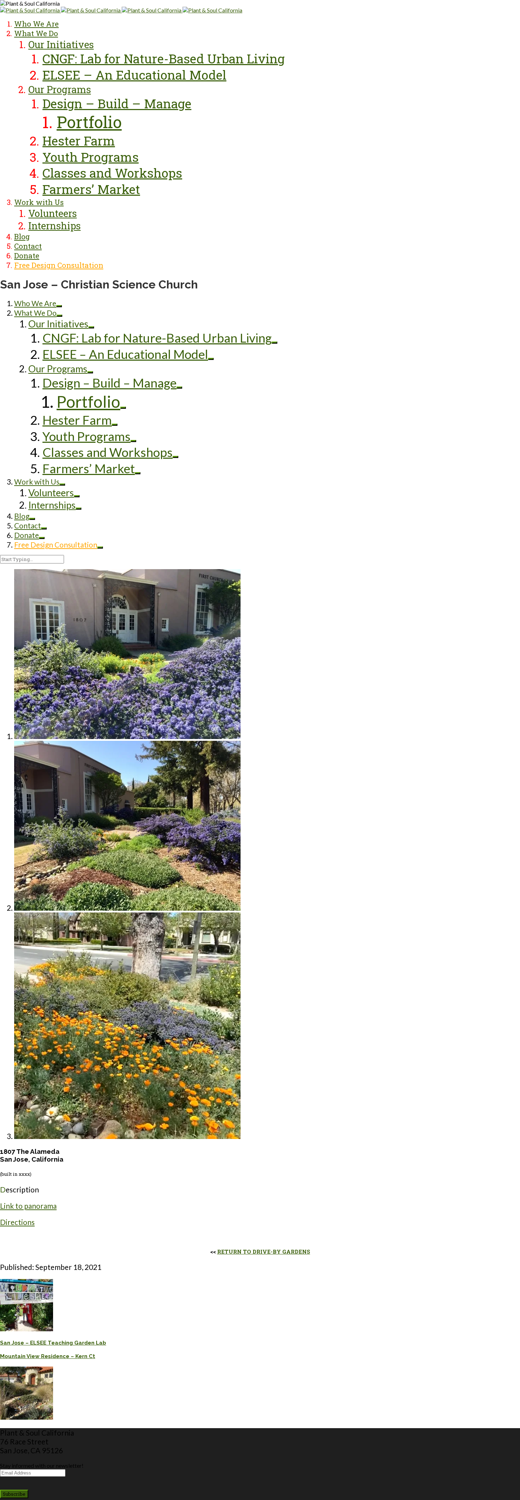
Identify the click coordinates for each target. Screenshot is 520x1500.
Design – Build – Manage (116, 103)
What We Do (36, 33)
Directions (17, 1222)
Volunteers (52, 213)
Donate (26, 256)
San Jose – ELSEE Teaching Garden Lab (53, 1343)
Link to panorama (28, 1205)
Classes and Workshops (112, 173)
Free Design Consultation (58, 265)
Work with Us (39, 202)
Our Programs (59, 89)
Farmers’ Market (91, 189)
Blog (22, 236)
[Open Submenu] (59, 306)
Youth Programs (90, 157)
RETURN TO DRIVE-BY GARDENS (263, 1251)
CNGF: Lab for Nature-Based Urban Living (163, 58)
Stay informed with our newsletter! (41, 1465)
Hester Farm (78, 140)
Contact (28, 246)
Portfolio (89, 121)
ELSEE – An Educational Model (134, 75)
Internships (54, 225)
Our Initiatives (61, 44)
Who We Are (36, 24)
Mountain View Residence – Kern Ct (47, 1356)
